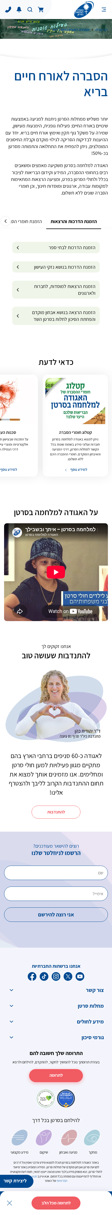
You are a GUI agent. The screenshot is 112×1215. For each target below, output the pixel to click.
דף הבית (101, 29)
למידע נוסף (78, 469)
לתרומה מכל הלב (56, 1203)
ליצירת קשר (15, 1181)
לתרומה (56, 1075)
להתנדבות (56, 812)
